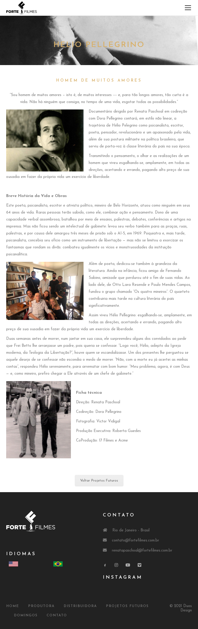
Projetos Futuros (127, 606)
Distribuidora (80, 606)
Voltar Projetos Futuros (99, 481)
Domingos (26, 615)
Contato (57, 615)
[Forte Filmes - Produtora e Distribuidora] (21, 8)
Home (12, 606)
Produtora (41, 606)
